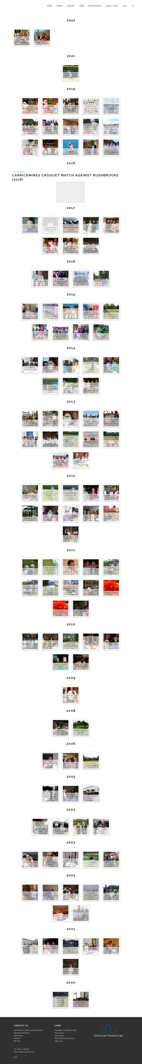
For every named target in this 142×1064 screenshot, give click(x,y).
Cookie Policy (59, 1035)
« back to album (18, 172)
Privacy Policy (59, 1033)
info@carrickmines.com (26, 1052)
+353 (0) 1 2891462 (23, 1049)
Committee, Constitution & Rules (65, 1030)
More (15, 1057)
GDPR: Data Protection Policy (64, 1038)
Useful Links (59, 1041)
